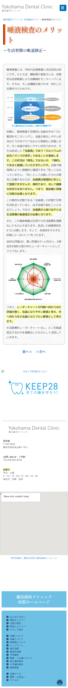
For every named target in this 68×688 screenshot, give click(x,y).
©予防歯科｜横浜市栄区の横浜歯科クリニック (34, 557)
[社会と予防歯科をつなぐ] (34, 371)
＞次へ (41, 351)
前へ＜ (27, 351)
